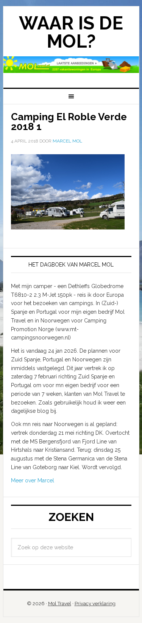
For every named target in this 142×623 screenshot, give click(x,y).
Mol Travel (59, 603)
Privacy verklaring (95, 603)
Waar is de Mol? (71, 32)
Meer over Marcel (32, 480)
